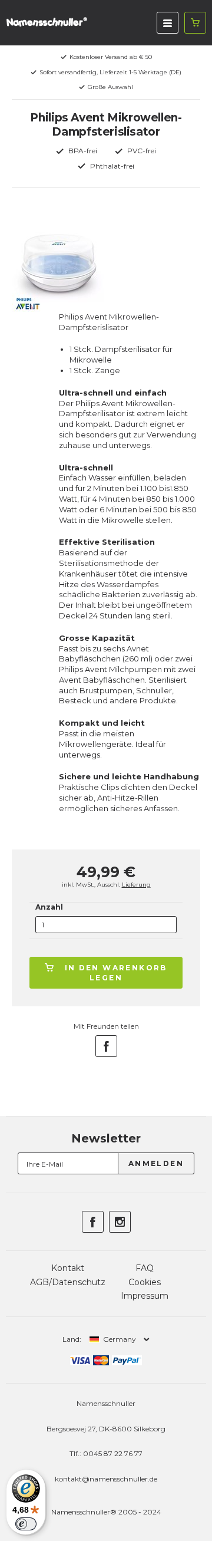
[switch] (26, 1523)
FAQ (144, 1268)
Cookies (144, 1282)
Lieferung (136, 884)
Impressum (144, 1295)
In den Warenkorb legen (116, 972)
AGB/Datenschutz (67, 1282)
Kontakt (67, 1268)
